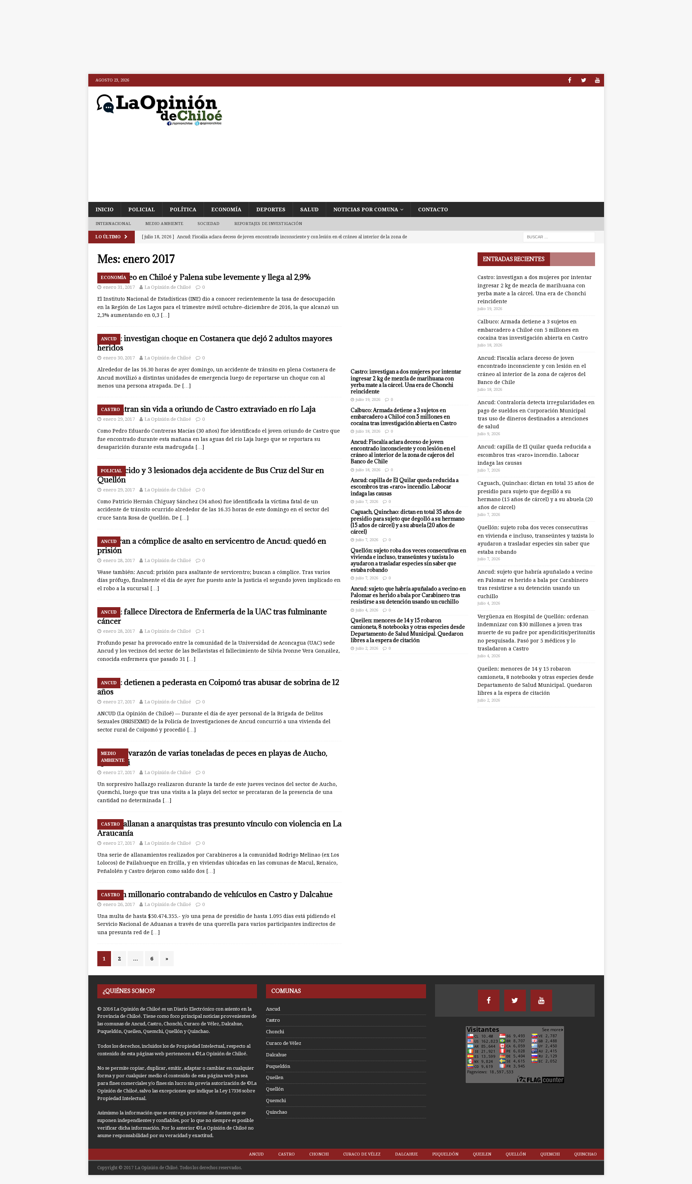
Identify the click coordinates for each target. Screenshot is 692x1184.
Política (183, 209)
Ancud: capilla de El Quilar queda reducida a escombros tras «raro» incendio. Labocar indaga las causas (404, 486)
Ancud (273, 1009)
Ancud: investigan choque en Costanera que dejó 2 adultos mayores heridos (214, 343)
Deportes (270, 209)
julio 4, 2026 (367, 610)
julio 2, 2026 (367, 648)
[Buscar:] (559, 236)
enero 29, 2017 (119, 419)
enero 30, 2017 (119, 358)
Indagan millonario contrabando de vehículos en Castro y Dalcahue (215, 894)
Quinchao (276, 1112)
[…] (165, 315)
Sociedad (209, 223)
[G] (597, 80)
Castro (273, 1020)
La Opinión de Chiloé (168, 287)
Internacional (113, 223)
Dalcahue (276, 1054)
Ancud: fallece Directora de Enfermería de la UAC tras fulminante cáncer (212, 616)
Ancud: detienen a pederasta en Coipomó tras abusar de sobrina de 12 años (218, 687)
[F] (569, 80)
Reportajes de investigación (268, 223)
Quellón (275, 1089)
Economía (226, 209)
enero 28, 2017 (119, 560)
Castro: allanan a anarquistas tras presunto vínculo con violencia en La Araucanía (219, 828)
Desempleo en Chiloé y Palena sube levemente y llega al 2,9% (204, 277)
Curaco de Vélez (283, 1043)
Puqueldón (278, 1066)
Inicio (105, 209)
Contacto (433, 209)
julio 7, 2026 (367, 501)
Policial (141, 209)
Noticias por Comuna (365, 209)
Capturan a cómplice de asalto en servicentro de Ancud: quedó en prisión (211, 545)
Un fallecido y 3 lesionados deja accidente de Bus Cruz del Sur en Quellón (210, 475)
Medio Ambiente (164, 223)
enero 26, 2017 (119, 904)
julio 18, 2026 (368, 431)
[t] (583, 80)
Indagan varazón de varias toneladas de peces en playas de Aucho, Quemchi (212, 757)
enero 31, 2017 (119, 287)
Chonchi (275, 1031)
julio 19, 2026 (368, 399)
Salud (309, 209)
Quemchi (276, 1100)
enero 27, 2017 (119, 701)
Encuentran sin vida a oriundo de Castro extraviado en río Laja (206, 409)
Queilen (274, 1077)
